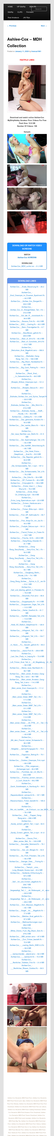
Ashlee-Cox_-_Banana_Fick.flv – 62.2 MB (27, 321)
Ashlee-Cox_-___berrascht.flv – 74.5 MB (27, 956)
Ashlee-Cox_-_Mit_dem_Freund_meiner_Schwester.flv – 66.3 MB (27, 740)
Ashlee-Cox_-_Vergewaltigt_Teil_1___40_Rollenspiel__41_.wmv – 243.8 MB (29, 890)
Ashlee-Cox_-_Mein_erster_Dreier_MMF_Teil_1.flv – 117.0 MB (27, 697)
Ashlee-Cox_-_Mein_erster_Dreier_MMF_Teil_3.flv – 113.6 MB (27, 714)
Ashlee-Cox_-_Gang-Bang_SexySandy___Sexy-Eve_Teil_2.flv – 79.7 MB (27, 558)
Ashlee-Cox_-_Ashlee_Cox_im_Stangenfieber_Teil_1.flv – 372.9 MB (27, 310)
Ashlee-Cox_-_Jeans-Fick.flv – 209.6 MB (27, 650)
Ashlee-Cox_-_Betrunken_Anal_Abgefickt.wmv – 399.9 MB (27, 350)
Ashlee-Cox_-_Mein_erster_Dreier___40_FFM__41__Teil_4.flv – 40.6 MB (28, 731)
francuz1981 (36, 51)
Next (44, 25)
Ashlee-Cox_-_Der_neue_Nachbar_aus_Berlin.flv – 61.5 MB (27, 434)
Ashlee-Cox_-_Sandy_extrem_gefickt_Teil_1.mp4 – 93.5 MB (27, 824)
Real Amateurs (13, 17)
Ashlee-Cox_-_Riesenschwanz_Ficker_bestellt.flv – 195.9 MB (27, 801)
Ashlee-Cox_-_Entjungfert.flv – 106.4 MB (27, 483)
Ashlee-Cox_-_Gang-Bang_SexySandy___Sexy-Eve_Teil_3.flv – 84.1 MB (27, 567)
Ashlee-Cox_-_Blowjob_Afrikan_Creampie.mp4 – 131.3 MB (27, 382)
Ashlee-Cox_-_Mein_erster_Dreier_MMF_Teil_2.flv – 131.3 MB (27, 705)
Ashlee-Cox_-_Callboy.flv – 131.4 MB (27, 416)
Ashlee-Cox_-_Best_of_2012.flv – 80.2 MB (27, 338)
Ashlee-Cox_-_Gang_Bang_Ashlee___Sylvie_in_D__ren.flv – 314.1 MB (27, 581)
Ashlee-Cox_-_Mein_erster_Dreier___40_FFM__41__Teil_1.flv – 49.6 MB (28, 723)
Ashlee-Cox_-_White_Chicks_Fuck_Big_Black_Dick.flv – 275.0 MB (27, 931)
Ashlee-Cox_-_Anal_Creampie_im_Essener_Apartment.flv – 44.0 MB (27, 295)
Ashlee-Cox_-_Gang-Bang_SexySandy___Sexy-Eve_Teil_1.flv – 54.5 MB (27, 549)
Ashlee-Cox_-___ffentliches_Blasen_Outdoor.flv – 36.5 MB (27, 968)
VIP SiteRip (21, 6)
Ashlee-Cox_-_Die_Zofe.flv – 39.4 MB (27, 477)
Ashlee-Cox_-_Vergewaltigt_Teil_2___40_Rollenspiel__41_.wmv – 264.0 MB (29, 899)
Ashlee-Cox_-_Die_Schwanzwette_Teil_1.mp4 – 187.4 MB (27, 466)
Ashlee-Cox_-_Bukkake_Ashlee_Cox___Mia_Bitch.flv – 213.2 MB (27, 405)
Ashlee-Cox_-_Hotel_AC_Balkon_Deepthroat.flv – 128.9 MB (27, 624)
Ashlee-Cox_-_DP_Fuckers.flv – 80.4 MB (27, 480)
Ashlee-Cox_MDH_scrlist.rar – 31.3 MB (27, 266)
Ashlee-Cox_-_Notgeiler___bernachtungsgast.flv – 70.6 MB (27, 749)
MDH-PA (32, 6)
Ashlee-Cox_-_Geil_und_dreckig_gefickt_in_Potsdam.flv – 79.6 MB (27, 590)
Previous (11, 25)
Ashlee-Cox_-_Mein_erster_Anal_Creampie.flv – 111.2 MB (27, 688)
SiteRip (10, 12)
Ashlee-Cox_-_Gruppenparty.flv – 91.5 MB (27, 601)
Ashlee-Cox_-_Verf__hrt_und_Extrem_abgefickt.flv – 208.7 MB (27, 881)
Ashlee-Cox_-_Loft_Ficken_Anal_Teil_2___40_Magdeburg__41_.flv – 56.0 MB (30, 662)
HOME (10, 6)
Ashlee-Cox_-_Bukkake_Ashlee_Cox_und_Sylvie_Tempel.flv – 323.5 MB (28, 396)
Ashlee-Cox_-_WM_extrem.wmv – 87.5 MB (27, 936)
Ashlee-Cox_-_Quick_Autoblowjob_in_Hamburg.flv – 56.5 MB (27, 786)
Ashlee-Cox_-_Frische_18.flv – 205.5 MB (27, 538)
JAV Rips (26, 17)
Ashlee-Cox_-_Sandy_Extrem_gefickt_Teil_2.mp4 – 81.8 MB (27, 832)
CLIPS (19, 12)
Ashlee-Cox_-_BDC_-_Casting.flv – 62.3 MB (27, 324)
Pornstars (30, 12)
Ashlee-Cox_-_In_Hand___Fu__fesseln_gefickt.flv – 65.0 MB (27, 645)
